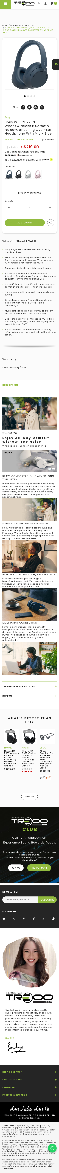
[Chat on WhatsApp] (52, 1148)
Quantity (9, 201)
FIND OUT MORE (39, 867)
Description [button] (10, 385)
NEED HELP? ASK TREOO (29, 193)
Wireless (29, 25)
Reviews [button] (7, 696)
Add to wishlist (50, 222)
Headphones (16, 25)
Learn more (25, 155)
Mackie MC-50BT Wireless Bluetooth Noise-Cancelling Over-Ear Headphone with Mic (11, 758)
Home (5, 25)
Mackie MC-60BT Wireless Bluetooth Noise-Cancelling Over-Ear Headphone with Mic (29, 758)
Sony (8, 117)
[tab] (29, 385)
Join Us (16, 867)
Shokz (43, 747)
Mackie (8, 747)
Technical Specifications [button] (18, 686)
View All (29, 796)
